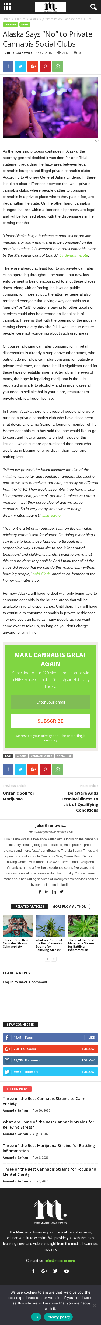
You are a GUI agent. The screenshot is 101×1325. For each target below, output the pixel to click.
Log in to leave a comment (25, 982)
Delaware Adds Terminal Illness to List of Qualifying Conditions (79, 801)
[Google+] (45, 1272)
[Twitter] (61, 892)
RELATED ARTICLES (29, 906)
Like (91, 1037)
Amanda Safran (15, 1110)
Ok (36, 1317)
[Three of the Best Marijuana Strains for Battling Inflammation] (83, 926)
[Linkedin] (54, 892)
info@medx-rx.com (60, 1261)
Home (6, 19)
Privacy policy (58, 1317)
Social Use (64, 756)
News (25, 24)
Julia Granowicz (19, 53)
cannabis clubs (41, 756)
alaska (21, 756)
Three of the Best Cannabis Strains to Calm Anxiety (17, 943)
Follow (88, 1049)
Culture (20, 19)
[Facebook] (40, 892)
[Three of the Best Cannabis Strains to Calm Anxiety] (18, 926)
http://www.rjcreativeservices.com (51, 832)
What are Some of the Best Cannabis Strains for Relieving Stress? (49, 945)
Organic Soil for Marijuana (18, 795)
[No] (94, 1305)
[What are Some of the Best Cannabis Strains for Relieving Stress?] (51, 926)
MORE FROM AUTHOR (69, 906)
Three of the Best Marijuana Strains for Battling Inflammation (81, 945)
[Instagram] (47, 892)
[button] (93, 7)
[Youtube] (67, 1272)
